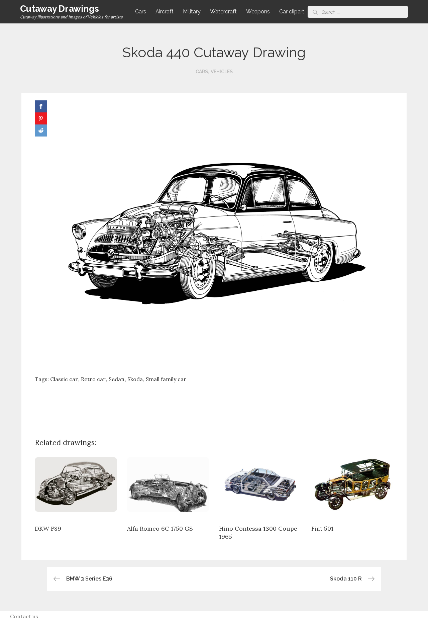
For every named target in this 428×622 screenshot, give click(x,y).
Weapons (258, 11)
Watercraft (223, 11)
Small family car (166, 379)
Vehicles (222, 71)
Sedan (116, 379)
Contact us (24, 616)
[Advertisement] (214, 405)
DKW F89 (48, 528)
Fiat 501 (322, 528)
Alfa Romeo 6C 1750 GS (160, 528)
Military (192, 11)
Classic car (64, 379)
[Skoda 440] (214, 234)
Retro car (93, 379)
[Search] (315, 12)
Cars (140, 11)
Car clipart (291, 11)
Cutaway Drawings (59, 9)
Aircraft (164, 11)
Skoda (135, 379)
